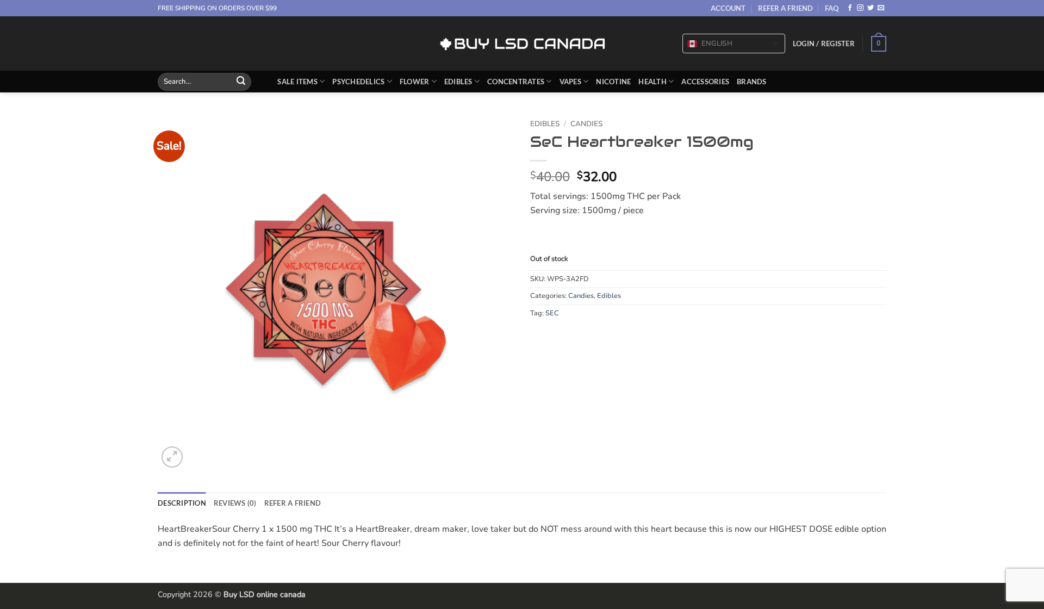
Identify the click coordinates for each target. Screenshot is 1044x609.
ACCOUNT (728, 8)
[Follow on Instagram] (860, 8)
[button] (824, 43)
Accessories (705, 81)
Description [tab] (182, 503)
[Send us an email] (881, 8)
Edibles (458, 81)
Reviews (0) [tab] (235, 503)
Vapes (570, 81)
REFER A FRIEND (785, 8)
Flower (415, 81)
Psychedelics (358, 81)
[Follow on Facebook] (850, 8)
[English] (692, 44)
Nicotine (613, 81)
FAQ (831, 8)
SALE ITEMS (297, 81)
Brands (752, 81)
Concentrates (515, 81)
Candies (586, 124)
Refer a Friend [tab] (292, 503)
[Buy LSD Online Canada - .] (522, 44)
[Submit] (241, 81)
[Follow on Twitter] (870, 8)
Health (652, 81)
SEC (552, 313)
